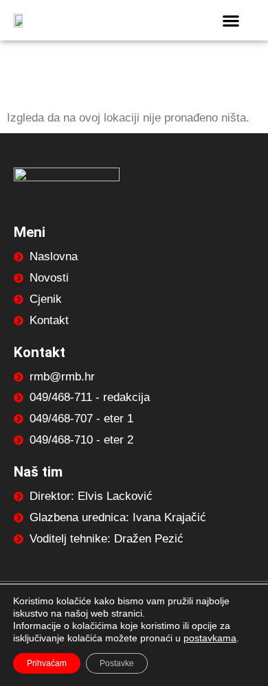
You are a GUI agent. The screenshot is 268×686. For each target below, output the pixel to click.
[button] (230, 20)
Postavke (117, 663)
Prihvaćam (47, 663)
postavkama (209, 637)
